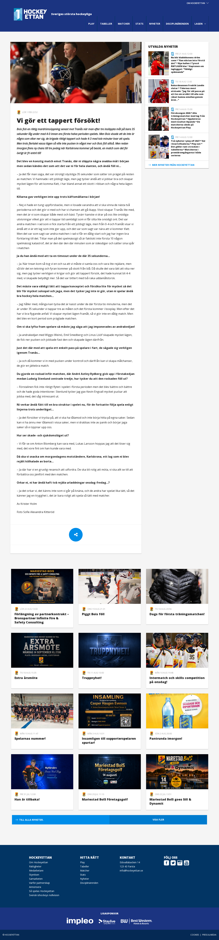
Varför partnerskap (39, 882)
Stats (139, 23)
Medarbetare (36, 870)
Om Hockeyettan (38, 862)
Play (91, 23)
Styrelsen (34, 874)
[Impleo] (80, 920)
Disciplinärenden (177, 23)
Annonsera (35, 887)
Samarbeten (36, 878)
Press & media (209, 934)
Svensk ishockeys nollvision (44, 895)
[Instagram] (179, 862)
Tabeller (106, 23)
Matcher (124, 23)
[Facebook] (166, 862)
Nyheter (154, 23)
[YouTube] (186, 862)
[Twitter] (173, 862)
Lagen (199, 23)
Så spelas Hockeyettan (41, 891)
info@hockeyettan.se (131, 870)
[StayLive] (107, 920)
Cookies (194, 934)
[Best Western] (136, 920)
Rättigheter (35, 866)
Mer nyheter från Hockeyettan (173, 164)
